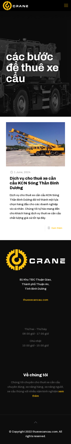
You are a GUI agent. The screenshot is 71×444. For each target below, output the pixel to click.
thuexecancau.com (35, 299)
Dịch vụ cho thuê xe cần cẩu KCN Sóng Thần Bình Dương (34, 183)
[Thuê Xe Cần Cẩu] (15, 5)
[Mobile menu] (66, 5)
